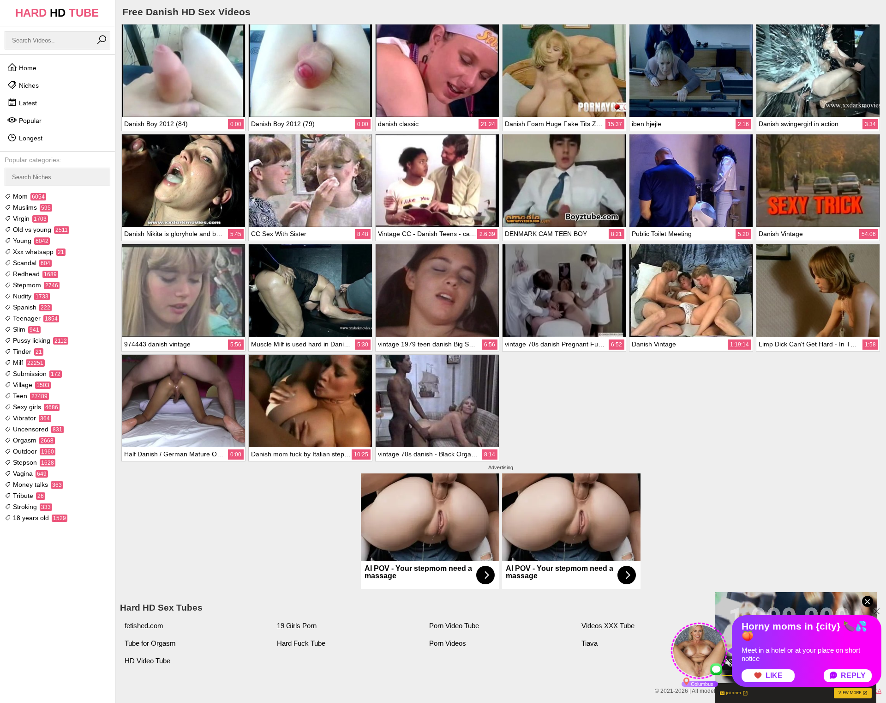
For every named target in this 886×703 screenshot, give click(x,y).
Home (26, 68)
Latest (27, 103)
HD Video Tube (147, 661)
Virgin (29, 218)
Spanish (30, 307)
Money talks (36, 484)
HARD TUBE (57, 12)
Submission (35, 373)
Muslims (31, 207)
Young (29, 240)
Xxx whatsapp (37, 251)
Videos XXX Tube (608, 626)
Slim (25, 329)
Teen (29, 396)
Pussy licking (39, 340)
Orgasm (32, 440)
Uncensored (36, 429)
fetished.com (144, 626)
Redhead (34, 274)
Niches (28, 85)
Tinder (26, 351)
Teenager (34, 318)
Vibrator (30, 418)
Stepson (32, 462)
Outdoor (32, 451)
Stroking (31, 506)
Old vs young (39, 229)
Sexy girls (34, 407)
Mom (28, 196)
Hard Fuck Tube (301, 643)
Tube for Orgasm (150, 643)
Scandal (30, 263)
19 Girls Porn (297, 626)
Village (30, 384)
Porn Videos (447, 643)
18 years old (38, 517)
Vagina (29, 473)
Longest (29, 138)
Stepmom (34, 285)
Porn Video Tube (454, 626)
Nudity (29, 296)
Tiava (589, 643)
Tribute (27, 495)
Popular (29, 120)
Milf (27, 362)
